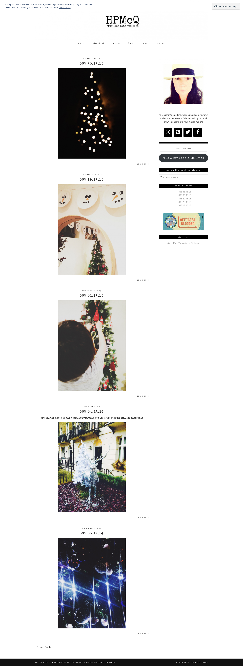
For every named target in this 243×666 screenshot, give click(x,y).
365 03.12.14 (92, 533)
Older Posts (44, 647)
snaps (81, 43)
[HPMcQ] (121, 20)
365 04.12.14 (92, 412)
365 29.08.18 (185, 198)
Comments (143, 164)
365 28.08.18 (185, 202)
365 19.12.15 (92, 180)
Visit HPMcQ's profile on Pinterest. (183, 243)
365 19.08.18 (185, 205)
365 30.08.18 (185, 195)
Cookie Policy (65, 7)
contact (161, 43)
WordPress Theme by (192, 662)
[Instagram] (168, 132)
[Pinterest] (178, 132)
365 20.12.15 (92, 64)
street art (98, 43)
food (130, 43)
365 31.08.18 (185, 191)
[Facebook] (197, 132)
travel (145, 43)
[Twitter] (187, 132)
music (116, 43)
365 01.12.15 (92, 296)
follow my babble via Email (183, 157)
